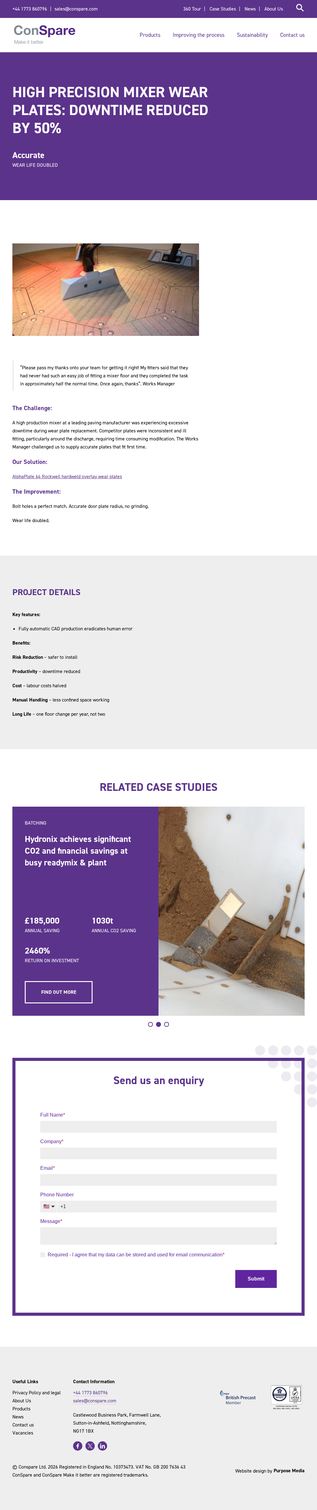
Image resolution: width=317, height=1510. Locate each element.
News (250, 9)
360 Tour (192, 9)
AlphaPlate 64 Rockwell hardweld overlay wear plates (67, 476)
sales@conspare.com (76, 9)
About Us (273, 9)
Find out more (58, 992)
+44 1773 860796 (29, 9)
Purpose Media (289, 1470)
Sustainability (252, 35)
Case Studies (223, 9)
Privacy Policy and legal (36, 1392)
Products (150, 35)
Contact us (292, 35)
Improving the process (198, 35)
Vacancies (22, 1433)
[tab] (150, 1024)
